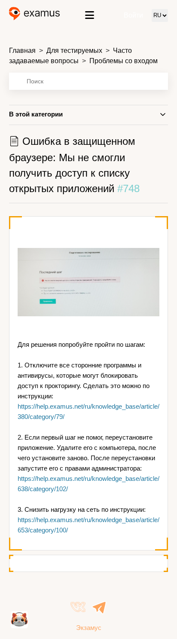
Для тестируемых (74, 50)
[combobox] (88, 81)
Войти (133, 15)
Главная (22, 50)
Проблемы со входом (123, 60)
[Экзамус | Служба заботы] (34, 15)
